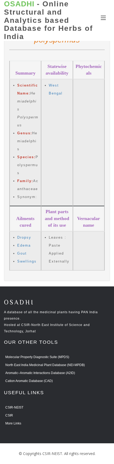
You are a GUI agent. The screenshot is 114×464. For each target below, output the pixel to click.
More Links (13, 423)
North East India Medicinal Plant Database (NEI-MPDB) (45, 365)
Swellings (27, 261)
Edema (24, 245)
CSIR (9, 415)
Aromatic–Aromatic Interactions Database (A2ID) (40, 373)
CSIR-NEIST (14, 407)
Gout (22, 253)
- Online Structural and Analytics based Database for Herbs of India (48, 20)
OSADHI (19, 303)
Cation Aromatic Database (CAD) (29, 381)
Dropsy (24, 237)
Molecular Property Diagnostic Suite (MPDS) (37, 357)
